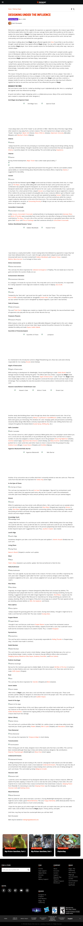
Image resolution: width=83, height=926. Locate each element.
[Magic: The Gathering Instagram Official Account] (27, 890)
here (52, 42)
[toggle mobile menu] (2, 2)
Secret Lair (72, 883)
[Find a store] (28, 870)
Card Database (73, 881)
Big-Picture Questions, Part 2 (15, 852)
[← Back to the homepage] (41, 2)
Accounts (56, 871)
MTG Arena (72, 872)
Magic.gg (71, 875)
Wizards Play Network (57, 878)
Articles (40, 869)
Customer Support (33, 918)
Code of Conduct (15, 918)
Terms (5, 918)
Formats (41, 875)
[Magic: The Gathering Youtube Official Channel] (21, 890)
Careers (55, 873)
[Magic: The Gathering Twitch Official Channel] (15, 890)
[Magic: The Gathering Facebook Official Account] (4, 890)
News (10, 9)
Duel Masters (42, 898)
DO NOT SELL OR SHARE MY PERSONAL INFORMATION (52, 918)
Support (56, 875)
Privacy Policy (24, 918)
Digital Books (42, 873)
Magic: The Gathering (72, 869)
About (55, 869)
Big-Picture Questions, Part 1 (41, 852)
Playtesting (67, 852)
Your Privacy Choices (61, 918)
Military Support (43, 879)
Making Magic (17, 9)
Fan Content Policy (43, 918)
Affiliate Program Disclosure (58, 882)
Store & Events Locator (73, 877)
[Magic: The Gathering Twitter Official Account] (10, 890)
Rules (40, 877)
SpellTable (72, 885)
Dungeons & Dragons (42, 895)
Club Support (42, 871)
